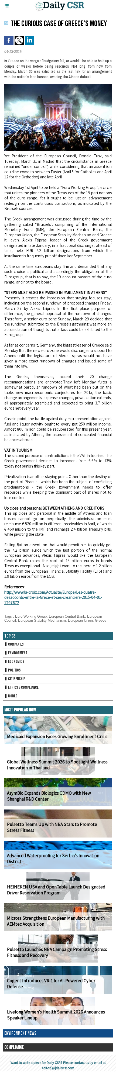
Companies (16, 644)
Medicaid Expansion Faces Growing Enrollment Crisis (57, 736)
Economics (16, 661)
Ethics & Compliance (23, 687)
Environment (18, 653)
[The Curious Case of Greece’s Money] (58, 86)
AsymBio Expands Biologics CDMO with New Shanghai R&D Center (49, 796)
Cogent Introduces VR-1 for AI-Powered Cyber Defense (51, 983)
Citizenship (16, 678)
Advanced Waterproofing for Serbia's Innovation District (53, 858)
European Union (80, 620)
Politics (14, 670)
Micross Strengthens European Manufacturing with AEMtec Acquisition (56, 921)
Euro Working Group (31, 616)
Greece (100, 620)
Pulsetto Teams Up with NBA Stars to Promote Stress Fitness (52, 827)
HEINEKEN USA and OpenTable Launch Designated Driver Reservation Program (56, 890)
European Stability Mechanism (42, 620)
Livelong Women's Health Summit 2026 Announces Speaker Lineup (56, 1015)
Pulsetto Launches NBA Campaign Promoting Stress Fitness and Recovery (57, 952)
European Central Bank (67, 616)
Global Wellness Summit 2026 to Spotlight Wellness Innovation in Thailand (57, 765)
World (13, 696)
